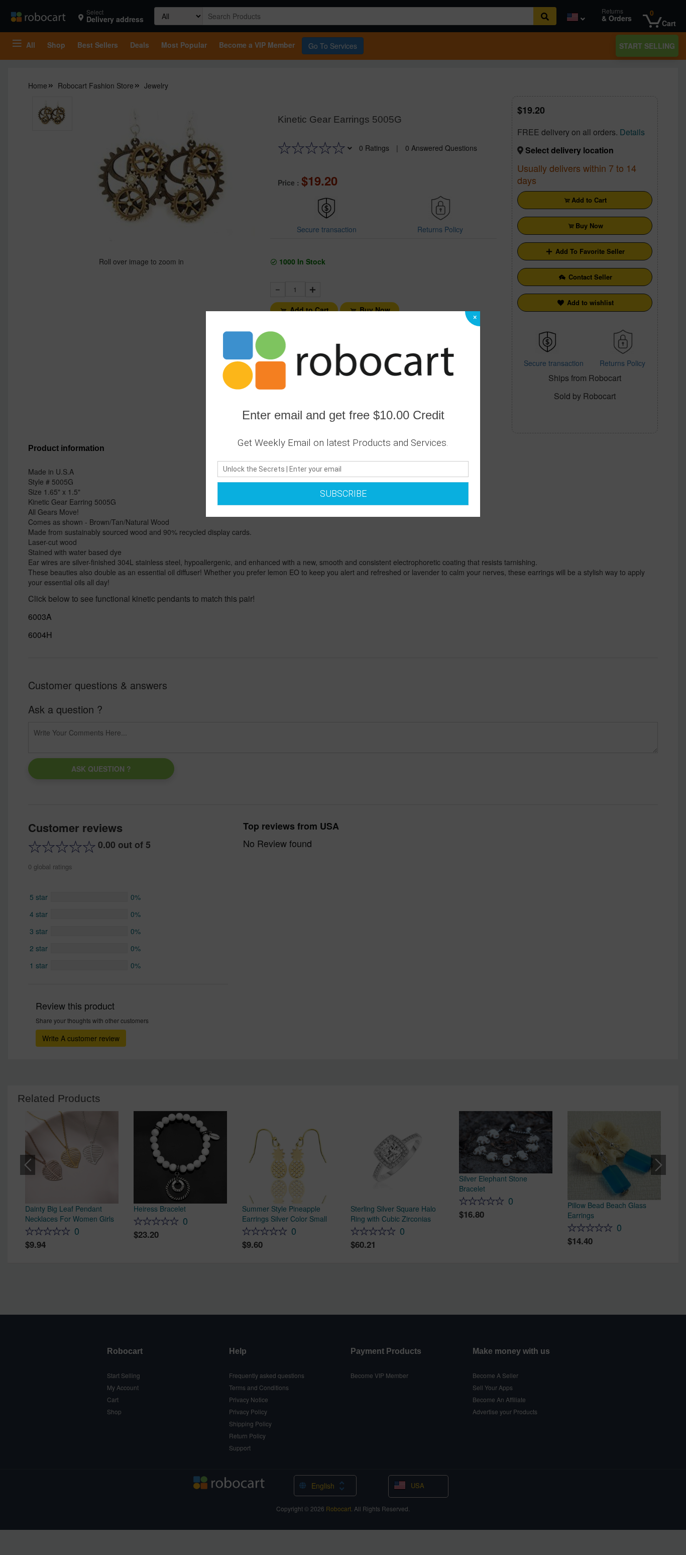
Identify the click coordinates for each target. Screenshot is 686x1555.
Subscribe (343, 493)
